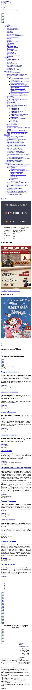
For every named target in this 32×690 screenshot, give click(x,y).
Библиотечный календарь (14, 66)
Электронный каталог (13, 37)
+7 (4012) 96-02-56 (6, 3)
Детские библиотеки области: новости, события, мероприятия (18, 183)
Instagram (3, 8)
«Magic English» (15, 80)
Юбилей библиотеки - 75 (14, 34)
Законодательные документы (15, 188)
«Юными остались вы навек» (15, 142)
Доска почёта (11, 68)
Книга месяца (11, 102)
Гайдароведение (11, 46)
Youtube (3, 7)
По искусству (14, 121)
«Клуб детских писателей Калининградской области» (18, 89)
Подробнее (4, 385)
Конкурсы (10, 96)
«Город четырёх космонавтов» (15, 157)
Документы (10, 43)
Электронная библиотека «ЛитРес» (17, 99)
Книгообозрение (12, 124)
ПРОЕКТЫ (7, 135)
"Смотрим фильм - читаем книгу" (20, 92)
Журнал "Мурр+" (12, 100)
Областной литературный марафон (17, 191)
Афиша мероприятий (13, 59)
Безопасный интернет (13, 98)
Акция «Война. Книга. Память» (16, 152)
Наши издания (11, 167)
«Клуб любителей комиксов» (19, 84)
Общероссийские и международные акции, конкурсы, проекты (17, 193)
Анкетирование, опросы (14, 69)
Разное (12, 179)
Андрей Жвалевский (10, 372)
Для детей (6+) (15, 109)
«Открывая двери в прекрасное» (16, 151)
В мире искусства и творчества (16, 130)
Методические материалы (18, 169)
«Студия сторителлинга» (17, 83)
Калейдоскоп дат (12, 63)
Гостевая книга (11, 53)
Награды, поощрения (13, 41)
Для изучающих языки (17, 115)
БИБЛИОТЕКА (8, 26)
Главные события (12, 60)
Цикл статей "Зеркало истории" (16, 136)
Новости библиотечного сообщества (17, 185)
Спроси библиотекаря (13, 72)
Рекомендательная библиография (20, 170)
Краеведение (14, 117)
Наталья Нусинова (9, 435)
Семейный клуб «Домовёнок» (19, 95)
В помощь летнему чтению (14, 160)
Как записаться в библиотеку (15, 35)
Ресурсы (9, 38)
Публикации (10, 44)
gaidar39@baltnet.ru (6, 1)
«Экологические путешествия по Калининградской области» (16, 140)
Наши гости (10, 49)
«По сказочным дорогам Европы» (16, 145)
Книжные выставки (12, 126)
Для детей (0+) (15, 108)
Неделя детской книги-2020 (15, 161)
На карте (3, 4)
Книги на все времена (13, 103)
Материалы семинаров (13, 186)
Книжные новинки (12, 106)
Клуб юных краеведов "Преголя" (20, 78)
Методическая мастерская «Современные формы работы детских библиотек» (18, 165)
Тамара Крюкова (8, 501)
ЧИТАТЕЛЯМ (8, 71)
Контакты (10, 32)
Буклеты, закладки (16, 181)
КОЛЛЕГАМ (7, 163)
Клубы (9, 77)
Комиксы (13, 123)
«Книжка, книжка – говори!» (15, 149)
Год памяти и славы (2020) (14, 65)
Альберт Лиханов (8, 541)
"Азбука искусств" (12, 138)
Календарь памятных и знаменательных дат (17, 172)
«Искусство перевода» (13, 146)
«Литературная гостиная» (14, 148)
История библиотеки (13, 29)
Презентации (14, 178)
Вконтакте (3, 6)
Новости (9, 62)
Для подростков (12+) (17, 111)
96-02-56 (21, 643)
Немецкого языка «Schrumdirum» (20, 81)
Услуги (9, 40)
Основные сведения (12, 28)
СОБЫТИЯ (7, 57)
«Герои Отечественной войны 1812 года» (19, 158)
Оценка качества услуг (13, 55)
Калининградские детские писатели (17, 105)
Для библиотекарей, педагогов (19, 114)
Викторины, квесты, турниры (15, 75)
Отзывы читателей (12, 47)
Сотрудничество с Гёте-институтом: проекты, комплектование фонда (17, 132)
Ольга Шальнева (8, 412)
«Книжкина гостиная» (17, 93)
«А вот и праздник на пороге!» (16, 143)
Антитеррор (10, 52)
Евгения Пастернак (9, 392)
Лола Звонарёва (8, 520)
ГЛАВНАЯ (7, 25)
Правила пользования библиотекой (17, 74)
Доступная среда (12, 50)
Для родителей (15, 112)
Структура (10, 31)
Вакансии (10, 56)
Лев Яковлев (6, 450)
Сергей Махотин (8, 564)
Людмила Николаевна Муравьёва (16, 468)
